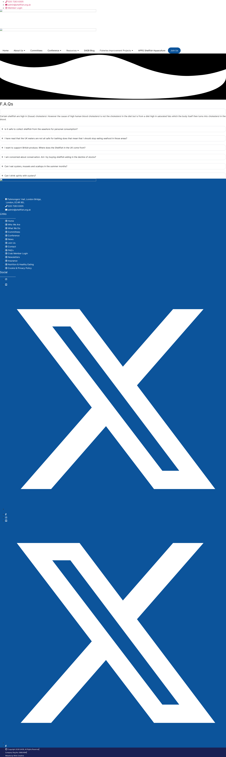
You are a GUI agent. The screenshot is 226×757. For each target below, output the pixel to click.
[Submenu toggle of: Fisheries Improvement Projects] (132, 50)
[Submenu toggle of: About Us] (24, 50)
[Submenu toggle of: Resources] (78, 50)
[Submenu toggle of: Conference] (60, 50)
